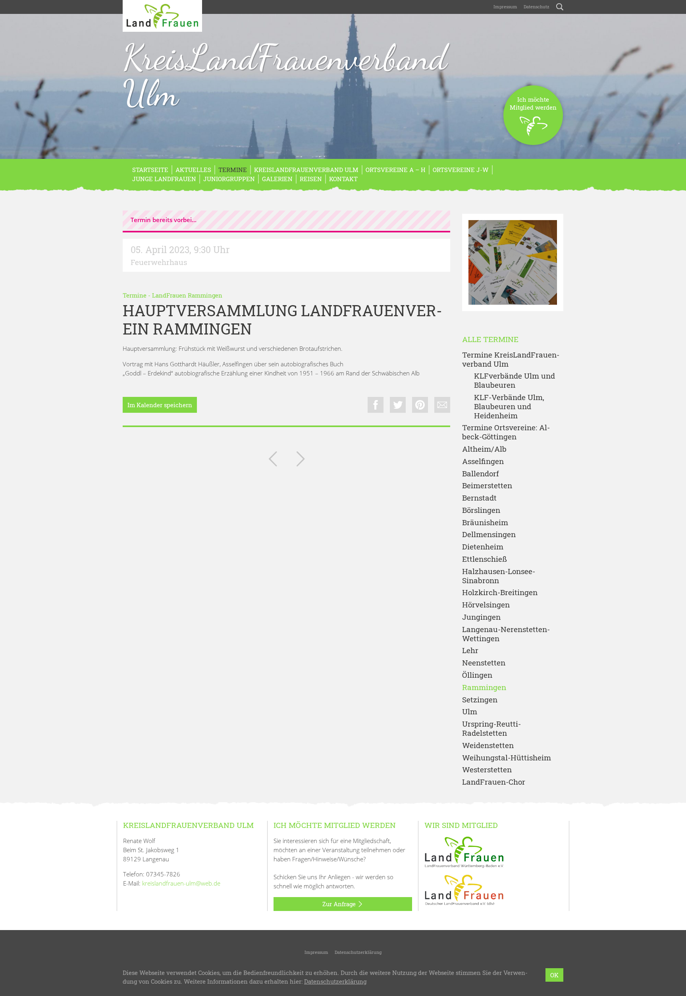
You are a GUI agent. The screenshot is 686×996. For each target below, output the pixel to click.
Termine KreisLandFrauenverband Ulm (510, 359)
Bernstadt (479, 498)
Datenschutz (536, 7)
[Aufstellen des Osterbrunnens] (272, 460)
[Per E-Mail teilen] (442, 405)
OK (554, 975)
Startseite (150, 170)
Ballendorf (480, 473)
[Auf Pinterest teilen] (420, 405)
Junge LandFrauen (164, 179)
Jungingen (481, 617)
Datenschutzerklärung (358, 952)
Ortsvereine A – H (396, 170)
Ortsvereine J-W (461, 170)
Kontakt (343, 179)
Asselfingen (483, 461)
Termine (232, 170)
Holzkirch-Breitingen (500, 592)
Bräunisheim (485, 522)
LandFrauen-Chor (493, 782)
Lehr (470, 650)
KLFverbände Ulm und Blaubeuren (514, 380)
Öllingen (477, 675)
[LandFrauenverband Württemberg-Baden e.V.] (464, 851)
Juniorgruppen (229, 179)
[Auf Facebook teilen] (375, 405)
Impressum (505, 7)
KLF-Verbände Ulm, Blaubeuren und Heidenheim (509, 406)
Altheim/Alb (484, 449)
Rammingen (484, 687)
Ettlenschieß (484, 559)
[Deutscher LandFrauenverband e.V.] (464, 889)
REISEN (311, 179)
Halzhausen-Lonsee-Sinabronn (498, 576)
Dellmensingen (489, 534)
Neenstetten (483, 662)
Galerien (277, 179)
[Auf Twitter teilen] (398, 405)
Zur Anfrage (339, 904)
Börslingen (481, 510)
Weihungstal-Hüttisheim (506, 757)
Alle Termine (490, 339)
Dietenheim (482, 546)
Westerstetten (487, 769)
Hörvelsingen (486, 604)
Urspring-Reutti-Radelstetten (491, 728)
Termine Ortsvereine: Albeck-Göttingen (506, 432)
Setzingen (479, 699)
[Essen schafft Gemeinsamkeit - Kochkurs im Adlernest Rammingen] (300, 460)
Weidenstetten (488, 745)
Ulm (469, 711)
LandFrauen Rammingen (187, 295)
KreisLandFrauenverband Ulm (285, 75)
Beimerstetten (487, 485)
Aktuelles (193, 170)
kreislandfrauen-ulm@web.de (181, 883)
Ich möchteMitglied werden (533, 103)
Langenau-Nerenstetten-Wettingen (506, 634)
